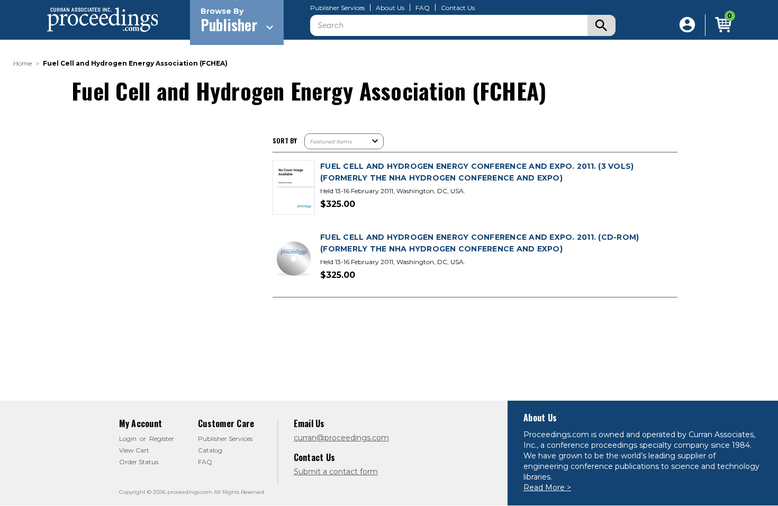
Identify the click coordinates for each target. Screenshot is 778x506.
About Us (390, 8)
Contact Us (458, 8)
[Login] (687, 25)
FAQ (422, 8)
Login (128, 438)
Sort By (285, 140)
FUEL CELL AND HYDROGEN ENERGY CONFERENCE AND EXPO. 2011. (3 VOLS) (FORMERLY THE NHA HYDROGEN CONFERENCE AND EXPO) (477, 172)
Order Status (138, 462)
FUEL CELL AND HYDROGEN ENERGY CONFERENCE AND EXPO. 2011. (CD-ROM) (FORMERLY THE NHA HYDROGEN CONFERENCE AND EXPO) (479, 243)
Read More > (547, 487)
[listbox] (344, 141)
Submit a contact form (336, 471)
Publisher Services (337, 8)
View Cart (134, 450)
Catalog (210, 450)
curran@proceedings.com (341, 437)
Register (161, 438)
